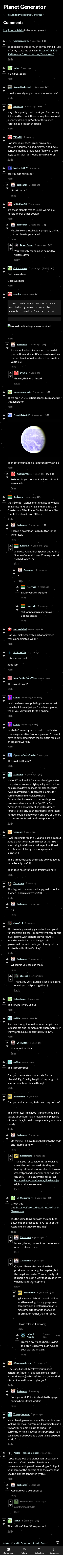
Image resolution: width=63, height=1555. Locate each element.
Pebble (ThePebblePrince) (26, 1452)
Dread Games (26, 245)
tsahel (16, 68)
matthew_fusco (24, 473)
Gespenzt (18, 832)
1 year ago (35, 41)
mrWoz (17, 1018)
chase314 (18, 923)
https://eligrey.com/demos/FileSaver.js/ (36, 1180)
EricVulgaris (23, 1042)
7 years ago (39, 1363)
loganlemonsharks (22, 392)
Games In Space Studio (24, 755)
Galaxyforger (19, 999)
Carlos (16, 697)
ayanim (17, 294)
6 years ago (33, 999)
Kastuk (16, 1520)
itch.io (6, 1543)
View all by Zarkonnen (20, 1543)
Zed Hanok (18, 883)
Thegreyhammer (21, 1414)
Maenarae (18, 774)
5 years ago (42, 755)
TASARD (17, 137)
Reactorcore (19, 1096)
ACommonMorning (22, 1363)
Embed (44, 1543)
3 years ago (34, 268)
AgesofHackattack (22, 87)
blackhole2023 (20, 168)
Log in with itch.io (13, 30)
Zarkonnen (22, 184)
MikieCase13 (20, 204)
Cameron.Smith (21, 41)
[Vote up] (4, 41)
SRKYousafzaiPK (25, 1198)
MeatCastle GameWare (25, 678)
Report (36, 1543)
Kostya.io (18, 497)
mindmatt (18, 106)
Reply (10, 59)
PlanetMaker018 (21, 415)
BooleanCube (19, 652)
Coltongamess (20, 268)
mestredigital (20, 629)
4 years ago (28, 294)
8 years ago (27, 1520)
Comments (54, 1553)
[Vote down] (4, 44)
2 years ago (30, 106)
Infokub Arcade (30, 1335)
